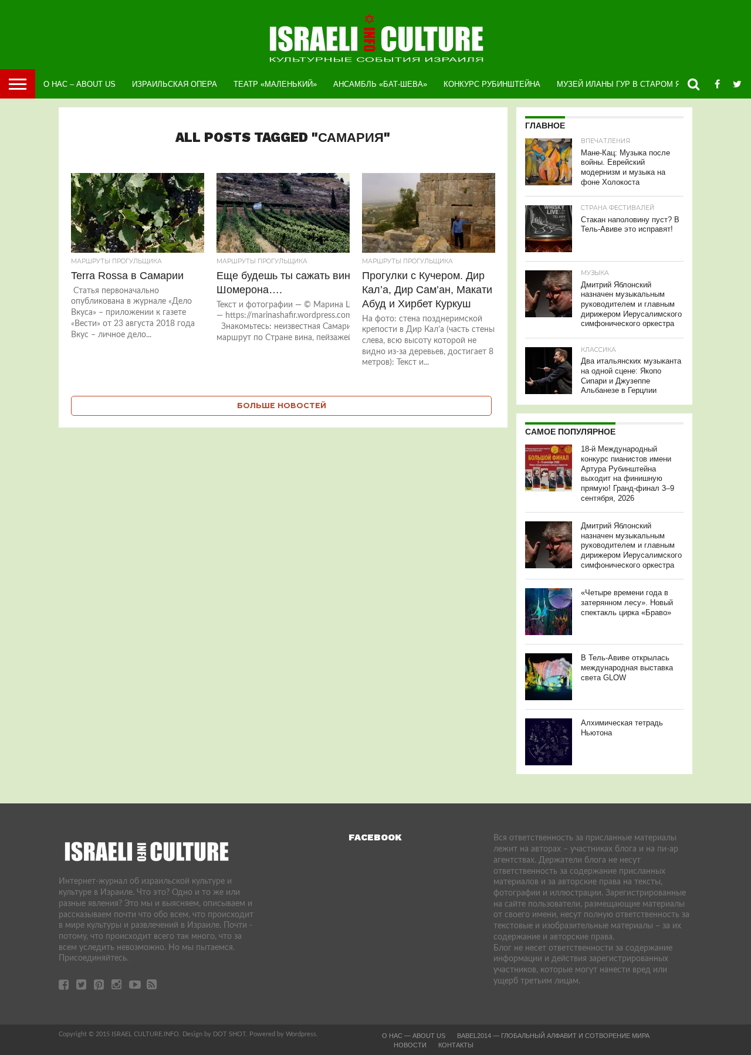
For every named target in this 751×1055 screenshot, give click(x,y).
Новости (410, 1045)
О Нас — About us (413, 1035)
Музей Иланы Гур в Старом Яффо (627, 84)
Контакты (455, 1045)
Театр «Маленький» (275, 84)
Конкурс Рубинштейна (492, 84)
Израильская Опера (174, 84)
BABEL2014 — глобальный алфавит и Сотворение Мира (553, 1035)
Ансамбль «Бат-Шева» (380, 84)
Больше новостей (281, 405)
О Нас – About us (79, 84)
